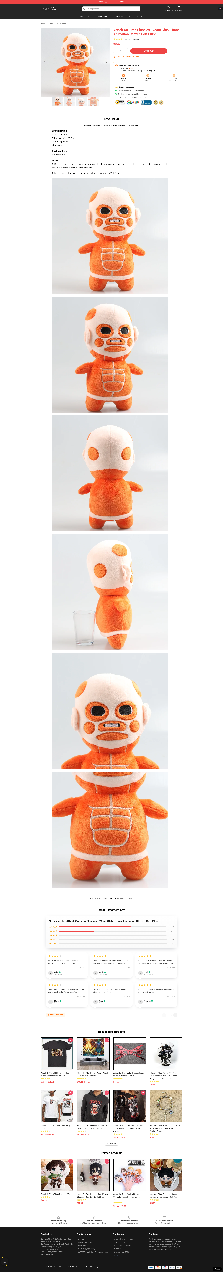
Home (43, 24)
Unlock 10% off (5, 1262)
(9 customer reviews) (131, 39)
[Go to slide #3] (81, 101)
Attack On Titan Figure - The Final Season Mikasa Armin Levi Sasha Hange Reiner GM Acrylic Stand (163, 1076)
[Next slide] (106, 62)
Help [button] (218, 1269)
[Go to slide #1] (57, 101)
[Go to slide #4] (93, 101)
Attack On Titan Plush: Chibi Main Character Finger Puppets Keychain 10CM (127, 1197)
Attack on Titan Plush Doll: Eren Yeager (57, 1194)
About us (81, 1239)
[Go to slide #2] (69, 101)
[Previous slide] (44, 62)
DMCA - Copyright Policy (86, 1249)
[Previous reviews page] (164, 1015)
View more (111, 1143)
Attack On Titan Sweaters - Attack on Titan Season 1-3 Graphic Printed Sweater (128, 1128)
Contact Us (118, 1249)
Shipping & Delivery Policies (123, 1239)
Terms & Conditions (85, 1242)
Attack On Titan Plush (57, 24)
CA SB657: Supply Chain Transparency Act (93, 1252)
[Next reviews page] (175, 1015)
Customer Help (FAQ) (121, 1252)
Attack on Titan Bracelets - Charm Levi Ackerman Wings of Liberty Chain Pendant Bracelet (165, 1128)
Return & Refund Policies (122, 1245)
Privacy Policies (83, 1245)
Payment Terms (119, 1242)
